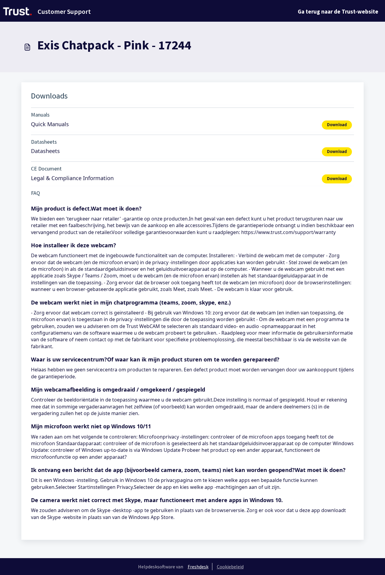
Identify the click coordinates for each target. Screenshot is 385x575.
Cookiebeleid (230, 567)
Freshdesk (198, 567)
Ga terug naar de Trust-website (338, 11)
